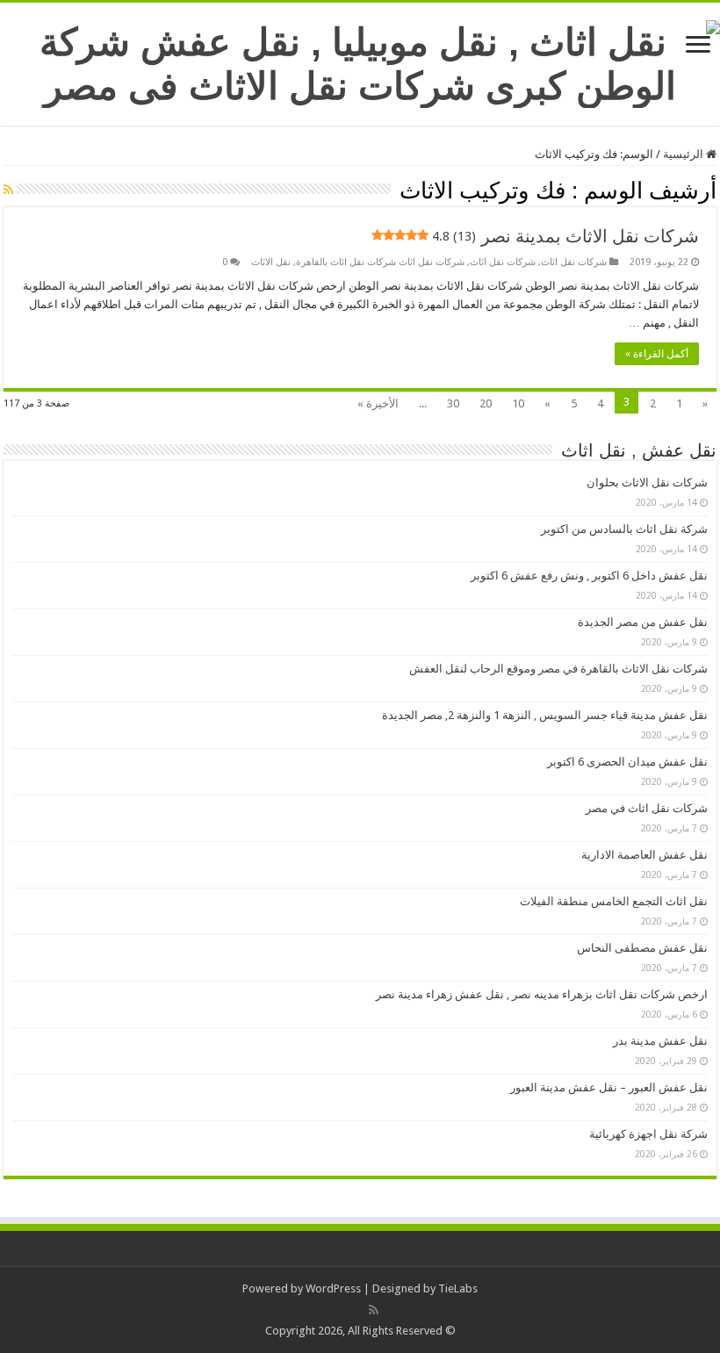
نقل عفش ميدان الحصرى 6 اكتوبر (627, 761)
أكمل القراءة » (656, 354)
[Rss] (373, 1310)
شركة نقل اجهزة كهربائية (648, 1134)
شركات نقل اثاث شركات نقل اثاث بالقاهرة (380, 262)
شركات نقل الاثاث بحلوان (647, 482)
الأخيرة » (378, 403)
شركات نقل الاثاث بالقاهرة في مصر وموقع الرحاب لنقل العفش (558, 668)
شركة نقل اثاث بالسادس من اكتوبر (624, 529)
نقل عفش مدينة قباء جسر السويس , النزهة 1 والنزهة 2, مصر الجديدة (545, 715)
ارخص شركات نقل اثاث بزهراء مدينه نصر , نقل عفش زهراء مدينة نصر (542, 994)
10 (518, 403)
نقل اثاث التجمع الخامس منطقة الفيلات (614, 901)
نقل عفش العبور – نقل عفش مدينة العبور (609, 1087)
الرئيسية (684, 154)
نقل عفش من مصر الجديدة (643, 622)
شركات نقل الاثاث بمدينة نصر (565, 236)
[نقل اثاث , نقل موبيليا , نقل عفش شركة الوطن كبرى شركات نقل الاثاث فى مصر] (360, 61)
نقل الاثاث (271, 262)
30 (453, 403)
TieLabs (458, 1288)
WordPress (333, 1288)
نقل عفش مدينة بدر (660, 1040)
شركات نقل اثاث (574, 262)
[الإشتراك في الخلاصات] (8, 190)
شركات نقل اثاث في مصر (647, 808)
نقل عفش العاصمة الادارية (644, 854)
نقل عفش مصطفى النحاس (642, 947)
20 (485, 403)
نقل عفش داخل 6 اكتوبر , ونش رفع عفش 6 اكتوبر (589, 575)
